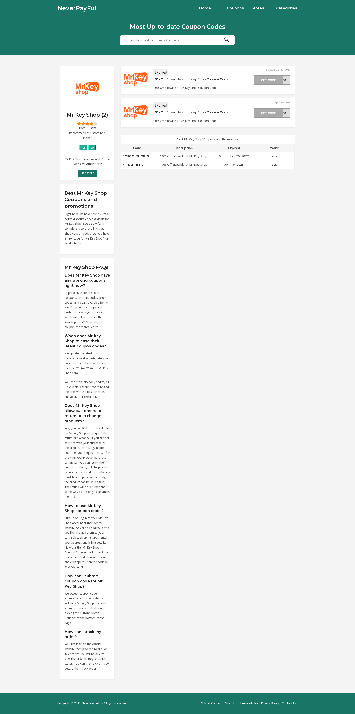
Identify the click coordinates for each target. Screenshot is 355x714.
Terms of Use (249, 703)
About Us (231, 703)
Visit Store (87, 173)
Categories (286, 8)
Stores (257, 8)
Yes (83, 147)
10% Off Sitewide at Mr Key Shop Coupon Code (190, 79)
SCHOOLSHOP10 (135, 156)
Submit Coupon (211, 703)
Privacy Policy (270, 703)
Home (205, 8)
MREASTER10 (133, 165)
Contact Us (289, 703)
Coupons (235, 8)
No (92, 147)
